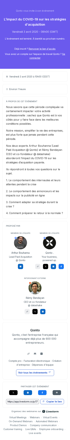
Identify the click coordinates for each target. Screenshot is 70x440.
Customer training (12, 429)
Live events (35, 433)
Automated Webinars (47, 421)
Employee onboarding (51, 429)
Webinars (35, 417)
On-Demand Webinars (21, 421)
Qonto (35, 330)
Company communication (43, 425)
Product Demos (18, 425)
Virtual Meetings (18, 417)
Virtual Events (50, 417)
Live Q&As (30, 429)
